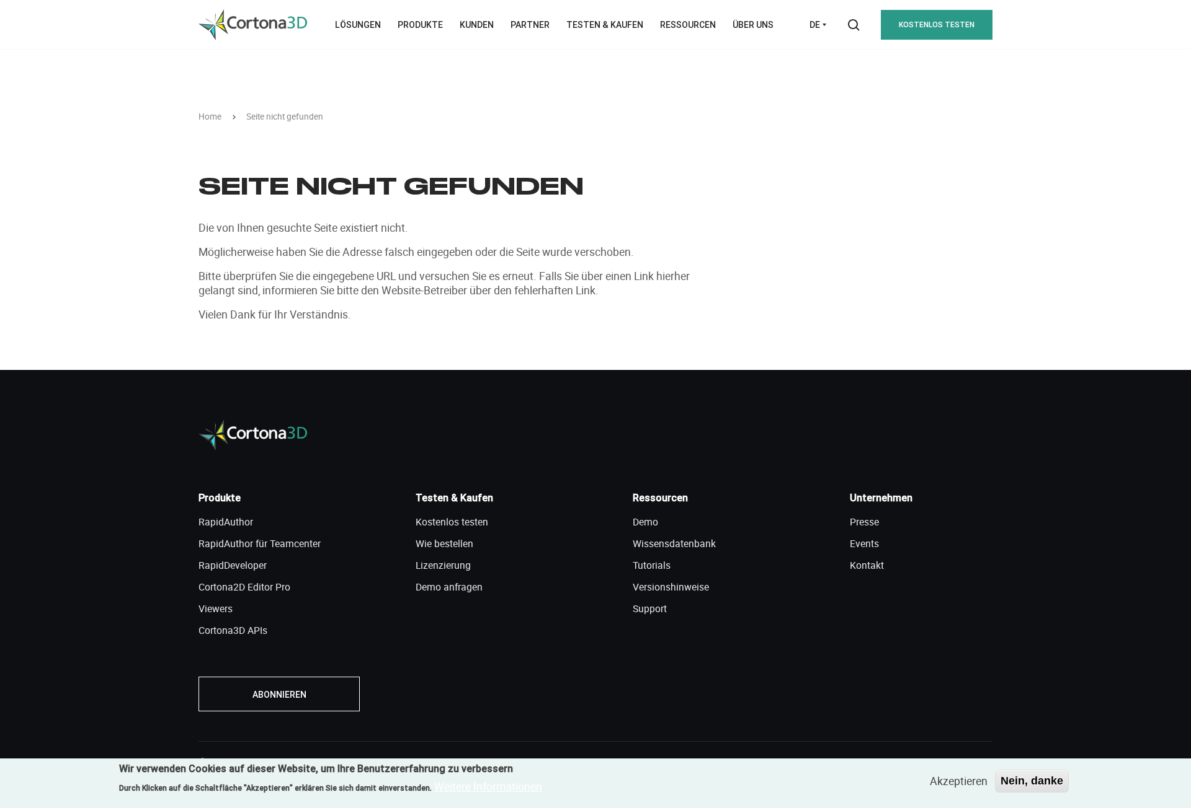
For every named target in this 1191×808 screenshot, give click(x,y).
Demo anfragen (449, 587)
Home (209, 117)
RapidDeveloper (232, 565)
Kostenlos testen (937, 24)
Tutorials (652, 565)
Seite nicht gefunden (284, 117)
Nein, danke (1032, 781)
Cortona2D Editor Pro (244, 587)
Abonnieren (279, 694)
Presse (864, 522)
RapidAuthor (225, 522)
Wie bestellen (444, 543)
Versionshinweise (671, 587)
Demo (645, 522)
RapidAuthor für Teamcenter (259, 543)
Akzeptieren (959, 780)
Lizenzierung (443, 565)
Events (864, 543)
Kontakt (867, 565)
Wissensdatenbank (674, 543)
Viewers (215, 608)
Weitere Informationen (488, 786)
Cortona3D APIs (232, 630)
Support (650, 608)
